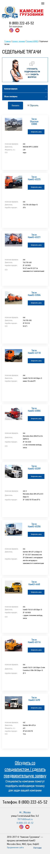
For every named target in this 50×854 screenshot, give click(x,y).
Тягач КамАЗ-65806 (34, 409)
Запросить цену (36, 132)
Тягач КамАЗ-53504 (34, 293)
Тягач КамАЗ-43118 (34, 351)
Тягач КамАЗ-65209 (34, 467)
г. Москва (26, 812)
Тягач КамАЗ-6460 (34, 583)
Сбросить (33, 105)
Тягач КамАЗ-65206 (34, 525)
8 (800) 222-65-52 (21, 23)
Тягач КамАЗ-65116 (34, 640)
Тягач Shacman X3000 (34, 121)
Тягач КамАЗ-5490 (34, 698)
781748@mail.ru (25, 819)
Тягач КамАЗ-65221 (34, 235)
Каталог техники (18, 41)
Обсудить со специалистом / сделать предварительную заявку (25, 769)
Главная (7, 41)
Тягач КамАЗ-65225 (34, 178)
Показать (15, 105)
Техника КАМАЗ (32, 41)
